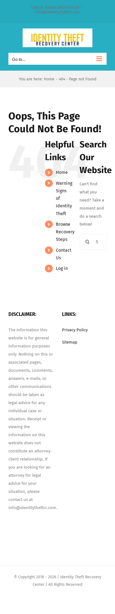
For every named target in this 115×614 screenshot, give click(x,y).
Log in (62, 268)
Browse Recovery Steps (65, 232)
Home (62, 172)
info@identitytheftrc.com (57, 12)
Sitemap (69, 342)
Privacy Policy (75, 329)
